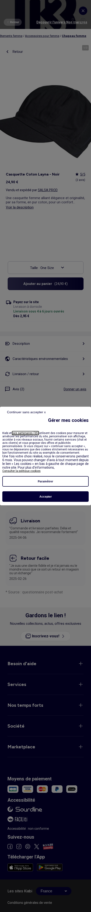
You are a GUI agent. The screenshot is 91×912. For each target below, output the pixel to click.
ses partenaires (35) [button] (25, 433)
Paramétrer (45, 481)
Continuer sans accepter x (26, 412)
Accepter (45, 496)
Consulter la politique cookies (21, 471)
